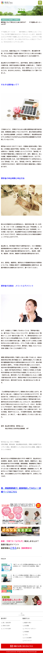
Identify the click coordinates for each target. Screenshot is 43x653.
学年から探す (6, 625)
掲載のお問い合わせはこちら (21, 646)
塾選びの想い (27, 622)
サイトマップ (27, 640)
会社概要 (26, 625)
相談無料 (21, 600)
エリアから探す (7, 628)
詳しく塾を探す (7, 622)
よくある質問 (27, 637)
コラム (26, 634)
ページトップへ (21, 614)
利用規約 (26, 631)
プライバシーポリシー (30, 628)
